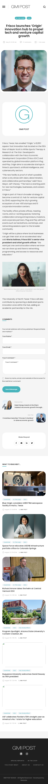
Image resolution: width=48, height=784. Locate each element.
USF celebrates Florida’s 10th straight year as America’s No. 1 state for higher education (23, 718)
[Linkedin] (21, 754)
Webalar (24, 780)
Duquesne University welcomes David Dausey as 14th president (23, 675)
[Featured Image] (24, 483)
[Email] (21, 443)
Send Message (11, 389)
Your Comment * (8, 358)
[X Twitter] (32, 443)
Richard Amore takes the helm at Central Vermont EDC (21, 589)
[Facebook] (16, 443)
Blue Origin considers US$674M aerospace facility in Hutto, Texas (22, 504)
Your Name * (7, 336)
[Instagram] (27, 754)
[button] (3, 6)
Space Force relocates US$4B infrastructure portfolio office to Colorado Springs (23, 547)
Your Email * (7, 347)
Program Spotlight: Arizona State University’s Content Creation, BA (23, 632)
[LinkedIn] (26, 443)
